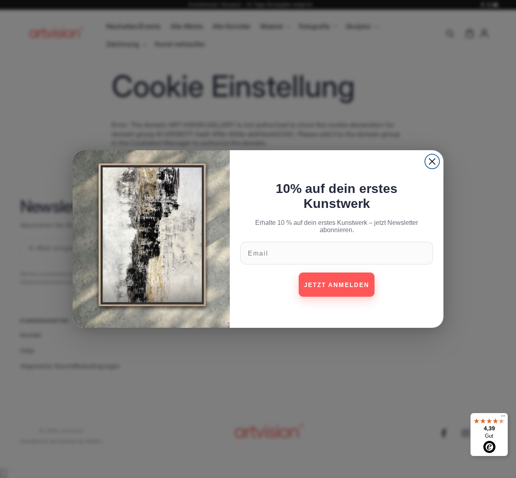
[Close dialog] (432, 161)
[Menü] (503, 418)
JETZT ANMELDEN (336, 284)
